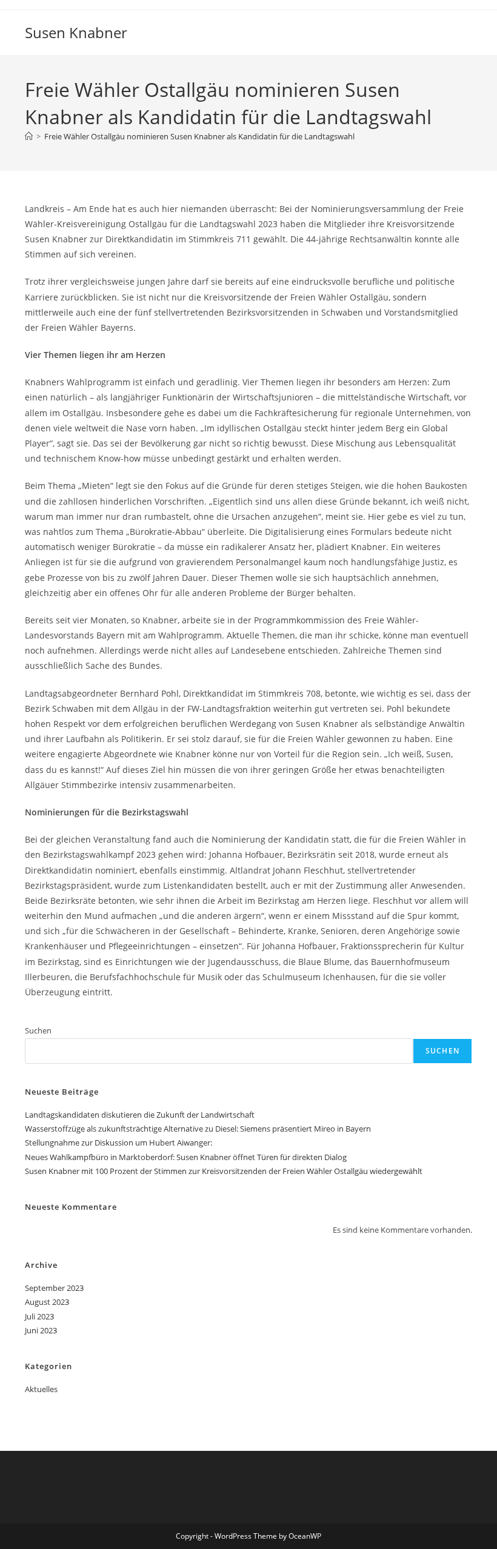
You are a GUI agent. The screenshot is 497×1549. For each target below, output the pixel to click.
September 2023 (54, 1287)
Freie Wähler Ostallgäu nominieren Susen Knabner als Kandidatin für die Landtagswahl (199, 136)
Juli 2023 (39, 1316)
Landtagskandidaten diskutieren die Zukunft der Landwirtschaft (140, 1114)
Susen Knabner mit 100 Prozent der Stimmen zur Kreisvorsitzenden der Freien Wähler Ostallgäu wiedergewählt (223, 1171)
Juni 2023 (41, 1330)
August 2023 (47, 1301)
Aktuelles (41, 1389)
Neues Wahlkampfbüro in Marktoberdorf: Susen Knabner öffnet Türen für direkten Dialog (186, 1157)
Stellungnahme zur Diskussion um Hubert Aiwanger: (118, 1142)
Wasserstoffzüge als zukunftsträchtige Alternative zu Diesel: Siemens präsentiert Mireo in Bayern (198, 1128)
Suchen (38, 1030)
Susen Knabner (76, 32)
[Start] (29, 136)
